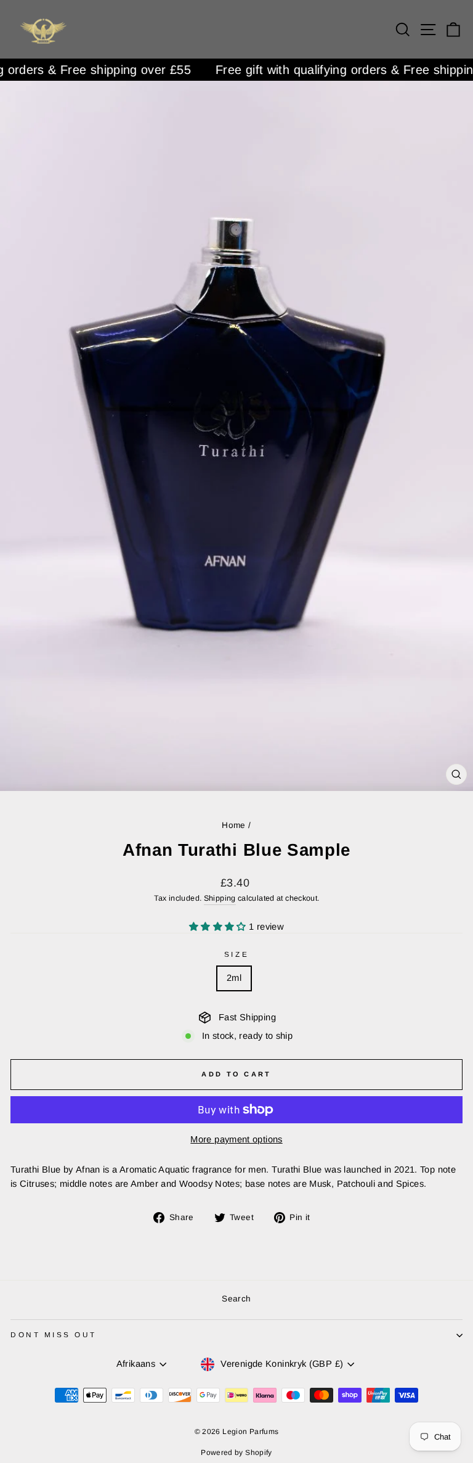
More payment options (236, 1139)
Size (236, 954)
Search (236, 1298)
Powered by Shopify (236, 1452)
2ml (234, 978)
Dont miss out (53, 1334)
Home (233, 825)
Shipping (220, 898)
